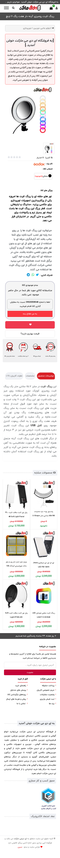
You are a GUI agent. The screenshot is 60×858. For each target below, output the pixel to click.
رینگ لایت (25, 196)
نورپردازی (27, 28)
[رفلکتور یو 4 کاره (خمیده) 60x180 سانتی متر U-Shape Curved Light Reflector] (44, 495)
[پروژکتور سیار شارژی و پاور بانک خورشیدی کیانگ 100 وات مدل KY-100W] (16, 545)
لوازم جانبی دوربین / (41, 28)
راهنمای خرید (20, 685)
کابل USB (36, 425)
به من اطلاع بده (30, 313)
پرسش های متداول (18, 690)
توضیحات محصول (46, 375)
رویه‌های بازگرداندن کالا (17, 694)
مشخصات (30, 375)
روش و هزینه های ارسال (16, 699)
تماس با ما (21, 703)
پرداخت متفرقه (48, 685)
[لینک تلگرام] (28, 275)
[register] (56, 9)
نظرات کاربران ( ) (14, 375)
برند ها (51, 703)
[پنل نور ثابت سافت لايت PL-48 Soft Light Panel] (16, 495)
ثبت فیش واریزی (47, 699)
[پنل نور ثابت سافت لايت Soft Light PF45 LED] (16, 595)
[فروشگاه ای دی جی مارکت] (30, 8)
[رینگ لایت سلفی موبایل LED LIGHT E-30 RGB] (44, 595)
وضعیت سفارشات (47, 694)
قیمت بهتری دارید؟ (30, 333)
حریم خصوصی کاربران (45, 690)
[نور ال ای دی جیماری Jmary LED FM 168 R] (44, 545)
